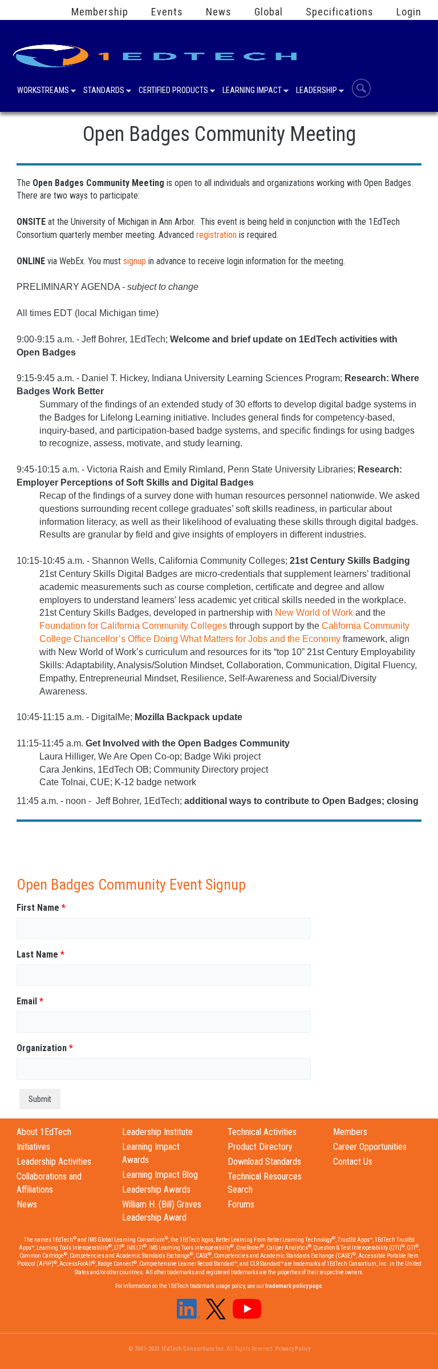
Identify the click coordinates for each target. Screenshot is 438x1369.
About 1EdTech (44, 1131)
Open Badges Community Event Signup (131, 884)
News (219, 12)
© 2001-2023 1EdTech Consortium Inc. (176, 1349)
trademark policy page (293, 1286)
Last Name (40, 954)
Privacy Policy (292, 1349)
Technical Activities (262, 1131)
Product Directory (260, 1146)
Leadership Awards (156, 1189)
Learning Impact (252, 91)
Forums (241, 1204)
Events (167, 12)
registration (216, 234)
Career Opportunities (370, 1146)
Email (30, 1001)
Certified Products (173, 91)
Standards (103, 91)
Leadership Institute (157, 1131)
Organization (45, 1048)
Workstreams (43, 91)
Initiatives (33, 1146)
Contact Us (352, 1161)
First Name (41, 907)
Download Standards (264, 1161)
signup (134, 261)
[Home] (157, 52)
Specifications (340, 12)
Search (361, 88)
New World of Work (314, 612)
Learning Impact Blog (160, 1174)
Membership (99, 12)
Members (350, 1131)
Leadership (316, 91)
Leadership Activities (54, 1161)
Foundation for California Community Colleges (133, 626)
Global (268, 12)
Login (408, 12)
